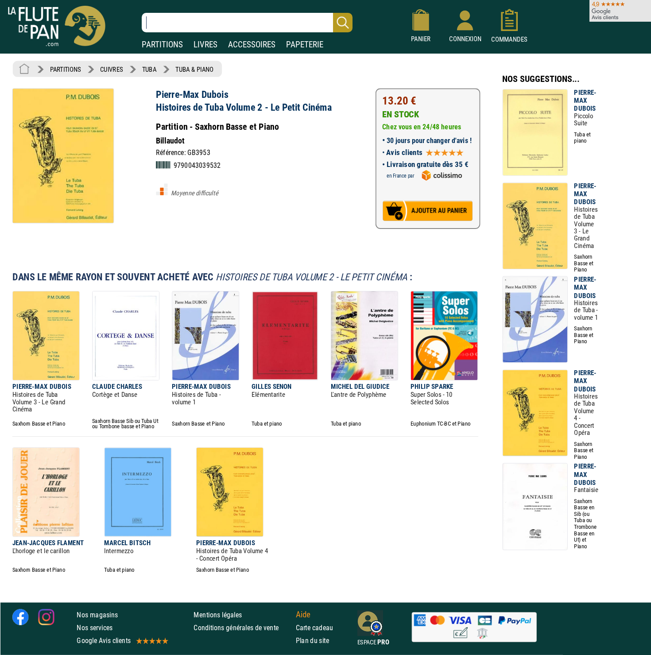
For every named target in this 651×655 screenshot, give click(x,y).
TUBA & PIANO (194, 69)
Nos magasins (97, 615)
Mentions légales (218, 615)
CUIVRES (111, 69)
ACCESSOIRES (251, 44)
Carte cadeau (314, 628)
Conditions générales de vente (242, 628)
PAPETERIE (304, 44)
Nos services (94, 628)
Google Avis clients (104, 640)
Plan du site (312, 640)
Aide (303, 615)
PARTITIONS (162, 44)
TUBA (149, 69)
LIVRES (205, 44)
